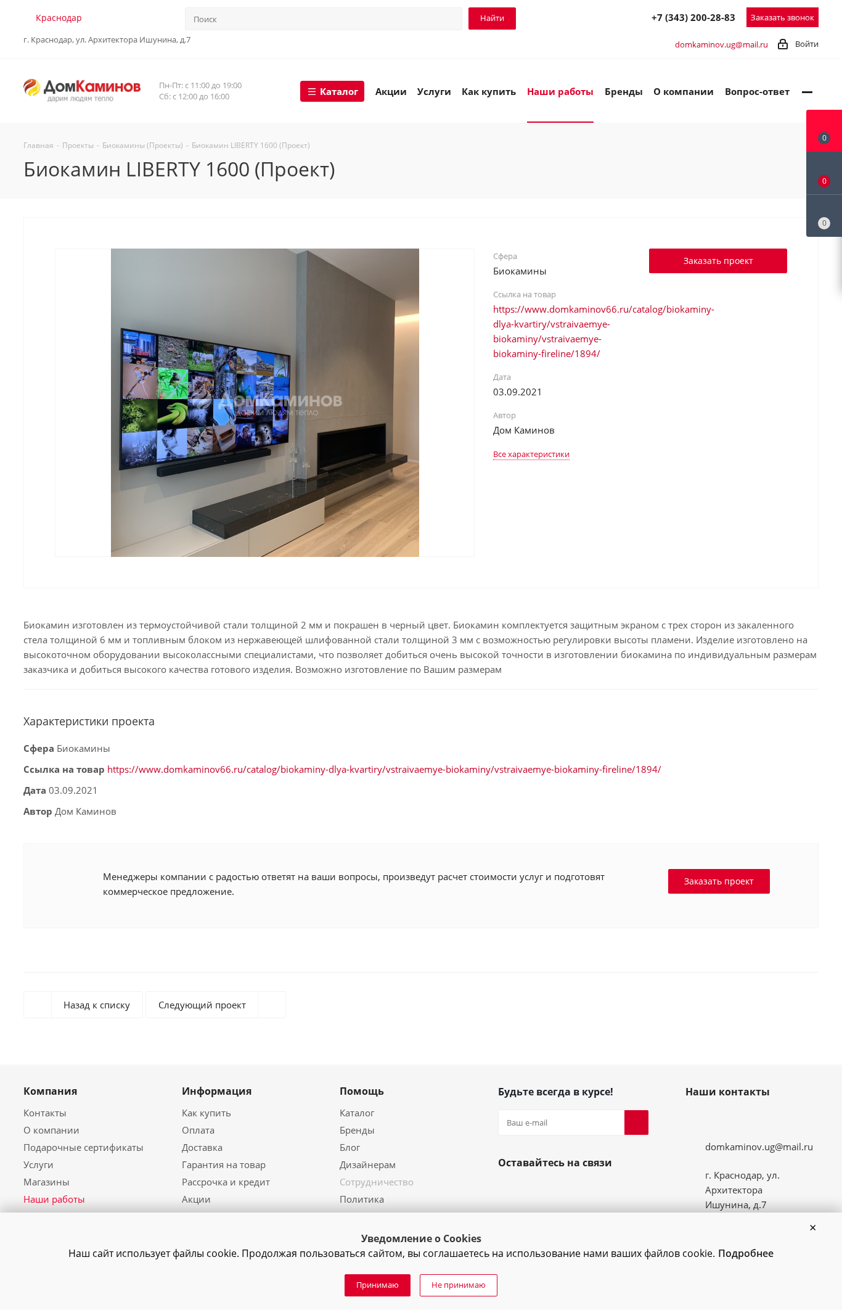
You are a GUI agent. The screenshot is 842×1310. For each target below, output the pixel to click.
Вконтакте (510, 1191)
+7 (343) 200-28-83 (693, 17)
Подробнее (746, 1253)
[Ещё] (807, 91)
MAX (611, 16)
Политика (362, 1199)
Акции (196, 1199)
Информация (216, 1091)
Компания (50, 1091)
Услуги (38, 1164)
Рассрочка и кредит (226, 1182)
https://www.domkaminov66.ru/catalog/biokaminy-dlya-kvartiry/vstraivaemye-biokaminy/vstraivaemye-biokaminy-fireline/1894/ (384, 769)
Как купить (206, 1112)
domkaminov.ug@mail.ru (721, 44)
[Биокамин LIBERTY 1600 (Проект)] (265, 401)
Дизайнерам (368, 1164)
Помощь (362, 1091)
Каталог (357, 1112)
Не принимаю (458, 1284)
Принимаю (377, 1284)
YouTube (540, 1191)
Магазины (46, 1182)
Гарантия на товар (224, 1164)
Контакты (45, 1112)
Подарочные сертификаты (83, 1147)
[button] (812, 1228)
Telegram (584, 16)
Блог (350, 1147)
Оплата (198, 1130)
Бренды (357, 1130)
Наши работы (54, 1199)
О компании (51, 1130)
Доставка (202, 1147)
